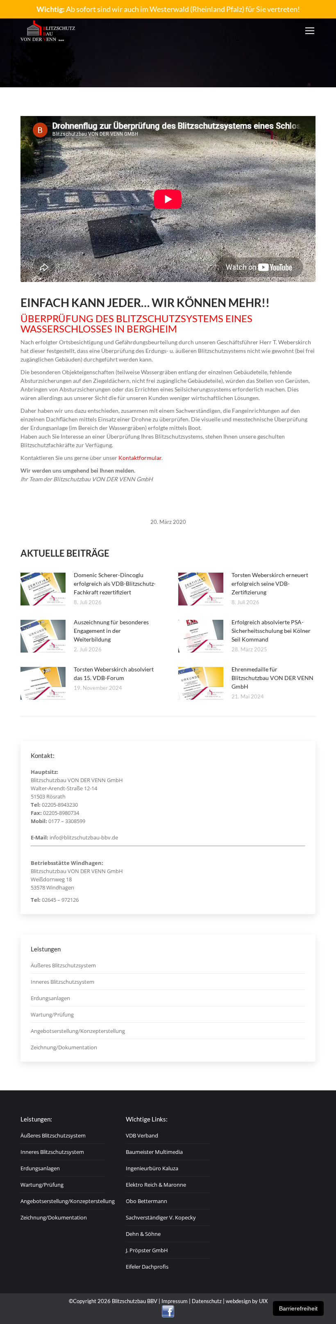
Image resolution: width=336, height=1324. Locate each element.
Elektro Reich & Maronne (156, 1184)
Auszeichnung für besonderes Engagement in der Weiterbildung (111, 631)
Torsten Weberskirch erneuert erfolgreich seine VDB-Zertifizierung (270, 583)
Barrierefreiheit (298, 1308)
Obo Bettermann (146, 1201)
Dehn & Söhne (143, 1234)
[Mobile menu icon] (310, 30)
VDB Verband (142, 1135)
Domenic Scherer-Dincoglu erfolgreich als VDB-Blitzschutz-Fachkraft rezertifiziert (115, 583)
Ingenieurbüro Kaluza (152, 1168)
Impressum (174, 1301)
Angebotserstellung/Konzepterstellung (78, 1031)
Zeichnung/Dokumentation (64, 1047)
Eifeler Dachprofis (147, 1266)
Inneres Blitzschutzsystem (62, 981)
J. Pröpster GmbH (147, 1250)
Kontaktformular (139, 457)
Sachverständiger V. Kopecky (161, 1217)
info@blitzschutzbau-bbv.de (84, 837)
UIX (263, 1301)
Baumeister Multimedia (154, 1152)
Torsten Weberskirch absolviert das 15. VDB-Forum (114, 673)
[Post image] (43, 589)
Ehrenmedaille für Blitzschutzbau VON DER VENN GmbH (272, 678)
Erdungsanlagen (50, 998)
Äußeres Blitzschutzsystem (63, 965)
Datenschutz (207, 1301)
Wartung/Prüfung (52, 1014)
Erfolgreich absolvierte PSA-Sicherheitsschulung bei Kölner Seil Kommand (271, 631)
